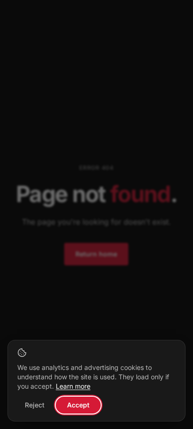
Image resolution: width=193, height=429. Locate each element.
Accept (78, 405)
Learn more (73, 386)
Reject (35, 405)
